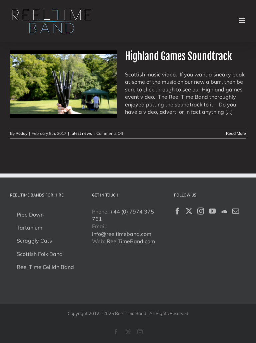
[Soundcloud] (224, 211)
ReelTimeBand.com (131, 241)
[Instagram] (200, 211)
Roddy (21, 133)
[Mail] (235, 211)
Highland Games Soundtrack (178, 56)
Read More (236, 133)
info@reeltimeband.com (121, 234)
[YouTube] (212, 211)
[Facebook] (177, 211)
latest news (81, 133)
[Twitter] (189, 211)
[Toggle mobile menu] (242, 20)
